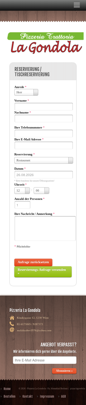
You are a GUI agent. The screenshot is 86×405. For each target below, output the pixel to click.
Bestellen (9, 396)
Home (7, 389)
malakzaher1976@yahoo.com (34, 330)
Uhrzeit (19, 184)
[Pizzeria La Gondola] (43, 40)
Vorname (20, 100)
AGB (63, 396)
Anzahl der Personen (28, 199)
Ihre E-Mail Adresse (27, 139)
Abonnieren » (64, 370)
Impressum (47, 396)
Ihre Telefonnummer (28, 127)
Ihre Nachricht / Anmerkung (33, 214)
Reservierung (23, 154)
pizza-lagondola (77, 388)
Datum (18, 168)
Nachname (21, 112)
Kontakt (27, 396)
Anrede (19, 87)
